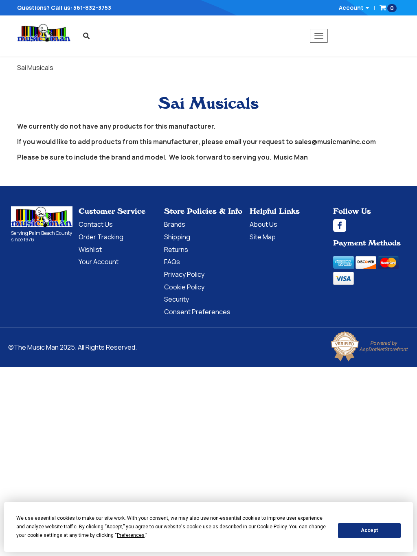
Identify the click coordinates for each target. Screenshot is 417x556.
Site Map (263, 236)
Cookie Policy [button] (272, 527)
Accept (369, 530)
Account (352, 7)
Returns (176, 249)
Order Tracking (101, 236)
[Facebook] (369, 225)
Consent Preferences (197, 311)
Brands (174, 224)
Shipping (177, 236)
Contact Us (96, 224)
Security (176, 299)
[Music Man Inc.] (41, 216)
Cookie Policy (184, 286)
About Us (263, 224)
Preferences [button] (131, 535)
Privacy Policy (184, 274)
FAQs (172, 261)
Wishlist (90, 249)
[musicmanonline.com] (44, 33)
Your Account (99, 261)
